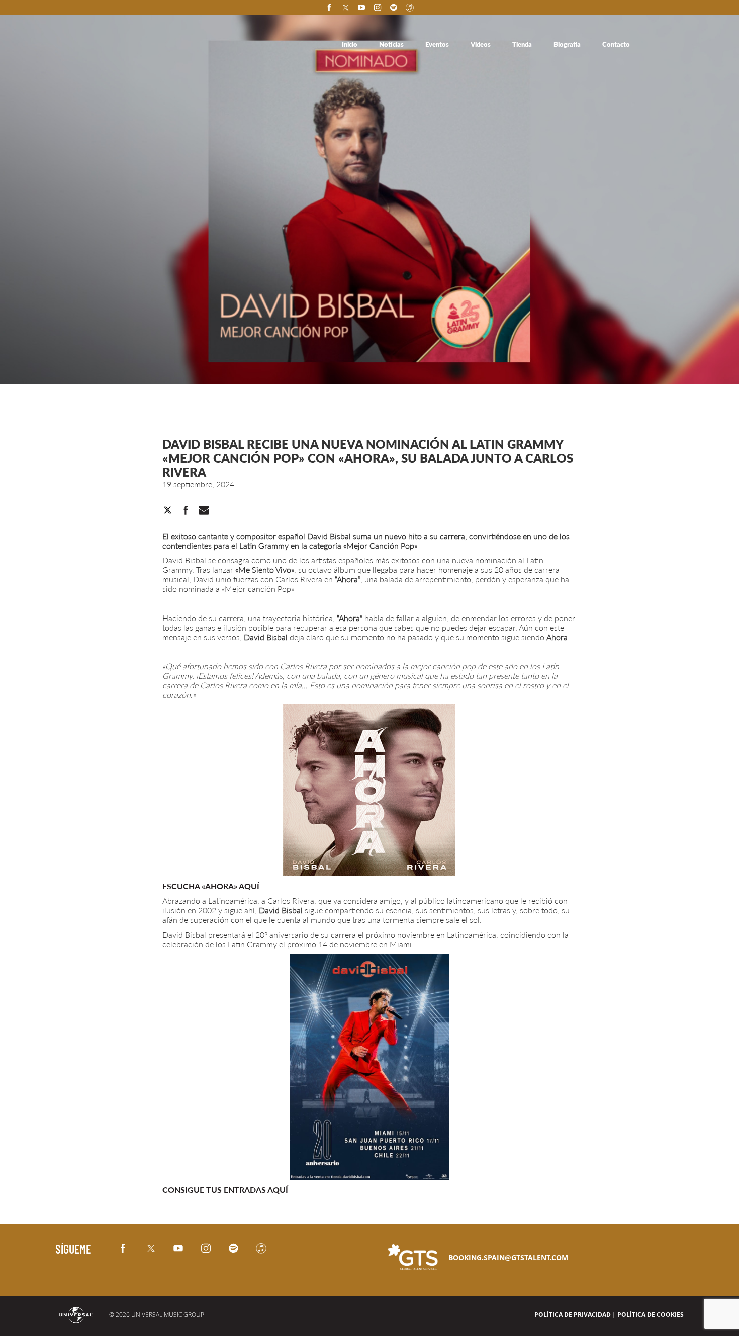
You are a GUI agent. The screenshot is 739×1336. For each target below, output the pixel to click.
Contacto (616, 44)
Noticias (392, 44)
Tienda (522, 44)
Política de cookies (650, 1314)
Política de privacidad (572, 1314)
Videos (481, 44)
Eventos (437, 44)
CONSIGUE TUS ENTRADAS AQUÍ (225, 1189)
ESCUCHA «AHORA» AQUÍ (210, 886)
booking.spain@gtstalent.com (508, 1257)
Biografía (567, 44)
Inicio (350, 44)
